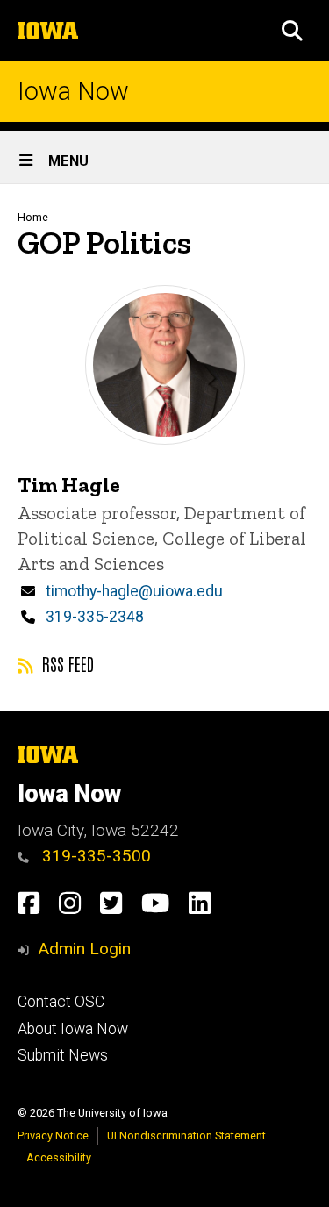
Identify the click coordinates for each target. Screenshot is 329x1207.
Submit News (63, 1055)
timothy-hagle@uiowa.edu (134, 591)
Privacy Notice (53, 1135)
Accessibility (58, 1157)
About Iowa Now (73, 1029)
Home (33, 217)
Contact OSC (61, 1002)
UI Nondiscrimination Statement (186, 1135)
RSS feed (66, 663)
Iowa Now (73, 91)
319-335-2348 (95, 616)
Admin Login (84, 949)
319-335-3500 (94, 856)
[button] (292, 30)
